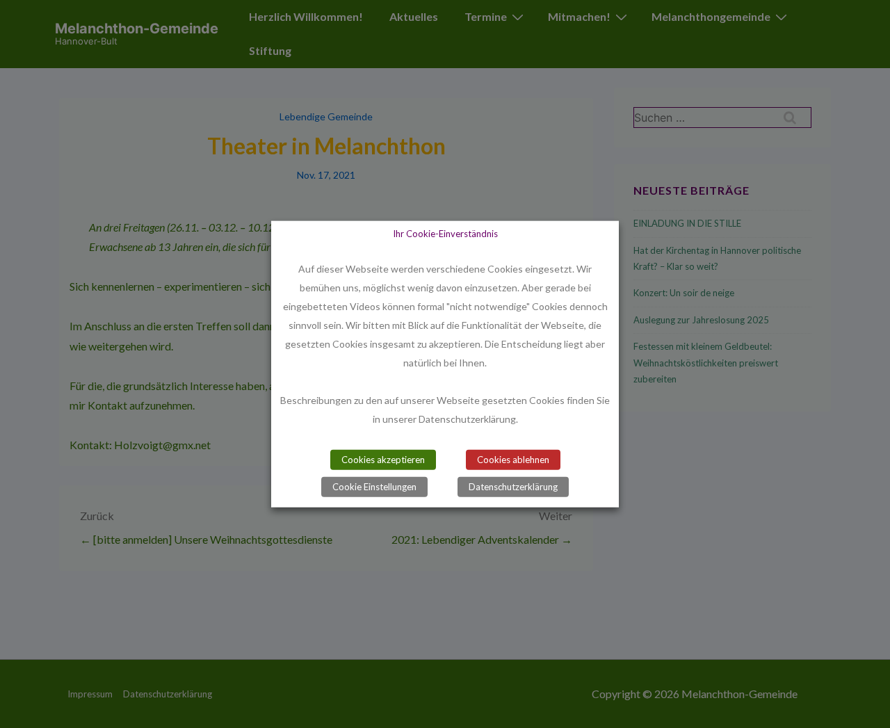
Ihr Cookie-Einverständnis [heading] (445, 232)
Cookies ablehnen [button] (513, 459)
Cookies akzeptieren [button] (383, 459)
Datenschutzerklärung (513, 486)
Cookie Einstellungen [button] (374, 486)
